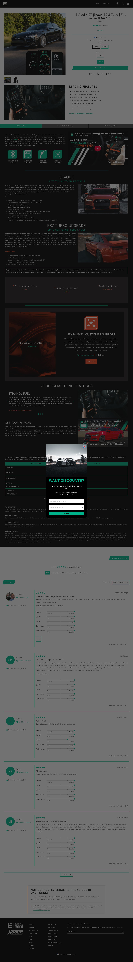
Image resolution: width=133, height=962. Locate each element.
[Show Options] (82, 507)
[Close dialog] (84, 446)
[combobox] (66, 507)
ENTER (66, 513)
